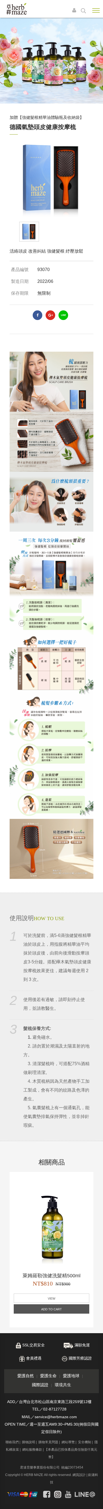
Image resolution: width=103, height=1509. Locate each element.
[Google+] (50, 315)
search (83, 11)
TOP (94, 1500)
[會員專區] (75, 11)
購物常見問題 (48, 1442)
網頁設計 (79, 1475)
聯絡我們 (12, 1442)
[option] (29, 232)
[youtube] (68, 1494)
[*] (51, 60)
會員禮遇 (33, 1358)
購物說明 (28, 1442)
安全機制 (84, 1442)
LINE (63, 315)
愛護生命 (48, 1375)
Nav (96, 10)
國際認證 (40, 1384)
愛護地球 (71, 1375)
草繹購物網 (17, 9)
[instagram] (58, 1494)
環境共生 (63, 1384)
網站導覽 (68, 1442)
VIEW (51, 1298)
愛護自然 (25, 1375)
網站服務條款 (32, 1449)
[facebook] (37, 315)
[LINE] (85, 1494)
